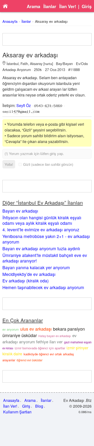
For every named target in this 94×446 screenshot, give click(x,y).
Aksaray (36, 63)
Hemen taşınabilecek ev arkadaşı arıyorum (43, 287)
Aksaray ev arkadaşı (51, 21)
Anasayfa (9, 21)
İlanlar (49, 6)
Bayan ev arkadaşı (20, 211)
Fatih (24, 63)
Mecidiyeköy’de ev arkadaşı (28, 274)
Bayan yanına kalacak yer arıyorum (36, 267)
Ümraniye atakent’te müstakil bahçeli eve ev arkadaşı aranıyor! (44, 258)
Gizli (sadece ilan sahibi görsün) (48, 164)
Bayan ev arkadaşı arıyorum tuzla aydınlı (41, 248)
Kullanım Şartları (17, 412)
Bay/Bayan (64, 63)
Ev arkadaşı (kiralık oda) (25, 281)
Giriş (87, 6)
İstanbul (13, 63)
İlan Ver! (67, 6)
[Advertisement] (47, 39)
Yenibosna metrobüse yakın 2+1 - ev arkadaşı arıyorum (46, 239)
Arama (33, 6)
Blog (39, 406)
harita (48, 63)
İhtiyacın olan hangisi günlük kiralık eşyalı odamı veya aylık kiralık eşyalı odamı (41, 220)
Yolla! (9, 164)
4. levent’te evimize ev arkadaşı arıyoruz (40, 229)
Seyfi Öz (23, 105)
